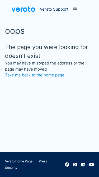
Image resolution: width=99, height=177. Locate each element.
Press (43, 161)
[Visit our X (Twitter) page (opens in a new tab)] (75, 164)
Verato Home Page (18, 161)
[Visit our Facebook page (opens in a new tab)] (67, 164)
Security (11, 168)
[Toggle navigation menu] (80, 8)
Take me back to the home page (34, 74)
